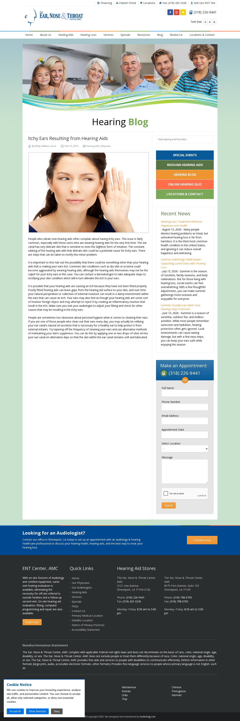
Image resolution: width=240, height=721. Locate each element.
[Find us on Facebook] (170, 13)
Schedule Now (202, 540)
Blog (160, 35)
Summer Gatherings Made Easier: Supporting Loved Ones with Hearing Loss (183, 263)
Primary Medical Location (87, 615)
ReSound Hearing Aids (185, 165)
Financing (106, 3)
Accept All (15, 711)
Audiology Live (147, 716)
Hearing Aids (66, 35)
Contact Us (78, 611)
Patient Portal (127, 3)
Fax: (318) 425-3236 (174, 3)
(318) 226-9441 (135, 597)
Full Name (168, 388)
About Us (45, 35)
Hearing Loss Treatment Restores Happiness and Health (181, 223)
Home (29, 35)
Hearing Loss (88, 35)
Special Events (185, 155)
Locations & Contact (202, 35)
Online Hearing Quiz (185, 184)
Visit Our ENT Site (204, 3)
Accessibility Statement (86, 629)
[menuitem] (29, 35)
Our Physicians (81, 583)
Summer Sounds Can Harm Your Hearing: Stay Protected (180, 307)
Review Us (176, 35)
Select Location (171, 443)
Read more (32, 622)
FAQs (75, 606)
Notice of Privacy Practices (88, 625)
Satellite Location (82, 620)
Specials (125, 35)
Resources (143, 35)
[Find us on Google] (176, 13)
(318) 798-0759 (182, 597)
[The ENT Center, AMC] (54, 18)
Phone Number (171, 402)
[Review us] (183, 13)
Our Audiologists (82, 587)
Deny (57, 711)
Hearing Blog (185, 175)
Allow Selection (37, 711)
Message (167, 457)
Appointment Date (173, 429)
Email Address (170, 415)
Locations (148, 3)
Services (108, 35)
